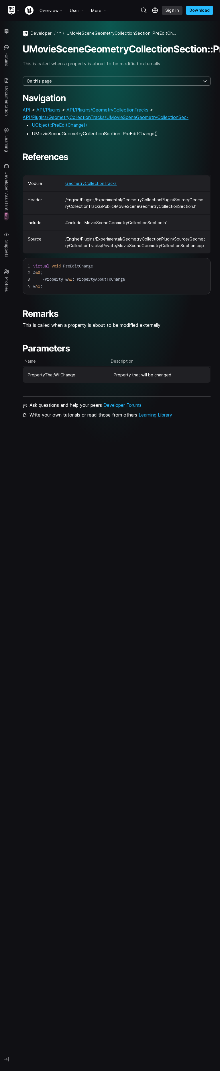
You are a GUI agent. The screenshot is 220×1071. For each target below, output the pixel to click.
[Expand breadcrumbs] (59, 33)
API (26, 110)
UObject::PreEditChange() (59, 125)
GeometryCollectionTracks (91, 183)
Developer (41, 33)
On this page (39, 81)
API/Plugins (48, 110)
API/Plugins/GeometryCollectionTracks (107, 110)
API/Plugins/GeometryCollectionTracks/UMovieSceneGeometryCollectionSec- (105, 117)
